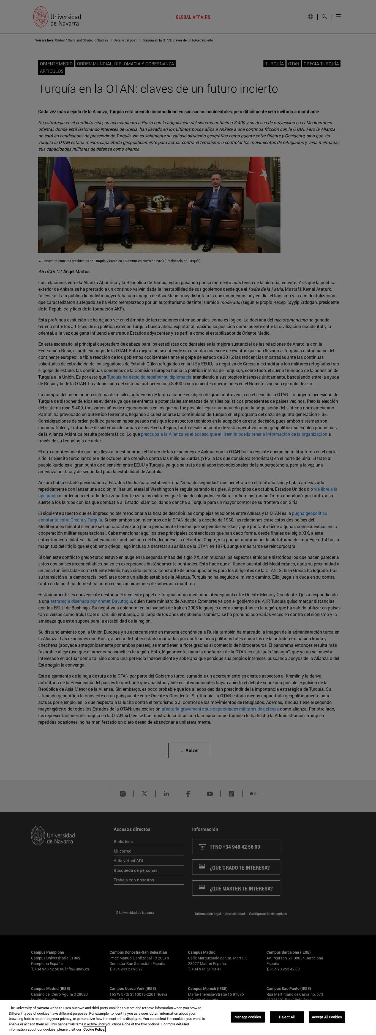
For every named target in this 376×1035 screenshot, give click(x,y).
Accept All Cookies (327, 1016)
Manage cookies (248, 1016)
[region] (188, 1017)
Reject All (287, 1016)
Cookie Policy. (94, 1029)
